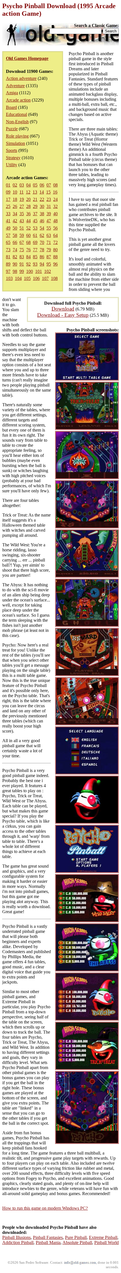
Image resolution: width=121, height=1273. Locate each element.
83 (21, 256)
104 (18, 278)
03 (21, 185)
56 (55, 228)
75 (21, 249)
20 (28, 199)
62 (42, 235)
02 (15, 185)
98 (15, 271)
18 (15, 199)
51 (21, 228)
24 (55, 199)
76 (28, 249)
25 (8, 206)
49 (8, 228)
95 (48, 264)
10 (15, 192)
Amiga (12, 92)
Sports (11, 150)
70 (42, 242)
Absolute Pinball (77, 1242)
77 (35, 249)
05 (35, 185)
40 (55, 213)
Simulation (15, 143)
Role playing (17, 136)
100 (29, 271)
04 (28, 185)
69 (35, 242)
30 (42, 206)
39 (48, 213)
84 (28, 256)
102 (47, 271)
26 (15, 206)
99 (21, 271)
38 (42, 213)
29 (35, 206)
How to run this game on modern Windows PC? (45, 1208)
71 (48, 242)
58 (15, 235)
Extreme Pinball (103, 1237)
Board (11, 107)
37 (35, 213)
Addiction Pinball (17, 1242)
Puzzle (12, 128)
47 (48, 220)
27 (21, 206)
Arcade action (18, 100)
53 (35, 228)
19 (21, 199)
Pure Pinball (76, 1237)
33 (8, 213)
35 (21, 213)
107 (45, 278)
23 (48, 199)
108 (54, 278)
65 (8, 242)
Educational (16, 114)
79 (48, 249)
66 (15, 242)
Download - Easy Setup (63, 315)
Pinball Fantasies (48, 1237)
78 (42, 249)
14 (41, 192)
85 (35, 256)
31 (48, 206)
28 (28, 206)
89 (8, 264)
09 (8, 192)
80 (55, 249)
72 (55, 242)
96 (55, 264)
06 (42, 185)
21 (35, 199)
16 (55, 192)
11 (21, 192)
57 (8, 235)
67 (21, 242)
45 (35, 220)
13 (35, 192)
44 (28, 220)
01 (8, 185)
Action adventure (21, 78)
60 (28, 235)
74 (15, 249)
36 (28, 213)
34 (15, 213)
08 (55, 185)
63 (48, 235)
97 (8, 271)
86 (42, 256)
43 (21, 220)
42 (15, 220)
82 (15, 256)
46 (42, 220)
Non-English (17, 121)
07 (48, 185)
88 (55, 256)
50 (15, 228)
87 (48, 256)
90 (15, 264)
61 (35, 235)
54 (42, 228)
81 (8, 256)
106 (36, 278)
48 (55, 220)
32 (55, 206)
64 (55, 235)
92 (28, 264)
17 (8, 199)
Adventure (15, 85)
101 (38, 271)
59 (21, 235)
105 (27, 278)
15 (48, 192)
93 (35, 264)
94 (42, 264)
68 (28, 242)
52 (28, 228)
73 (8, 249)
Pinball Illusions (16, 1237)
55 (48, 228)
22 (42, 199)
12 (28, 192)
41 (8, 220)
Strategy (13, 157)
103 (9, 278)
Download (62, 309)
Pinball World (106, 1242)
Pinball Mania (48, 1242)
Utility (11, 164)
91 (21, 264)
